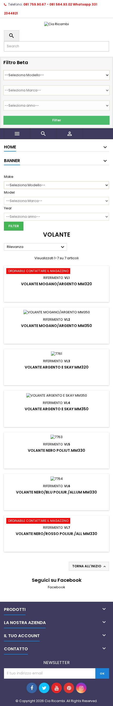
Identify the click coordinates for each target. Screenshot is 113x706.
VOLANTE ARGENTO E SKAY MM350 (57, 409)
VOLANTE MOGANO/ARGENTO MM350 (56, 325)
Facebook (56, 587)
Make (8, 176)
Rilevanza (36, 247)
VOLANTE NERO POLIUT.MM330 (56, 450)
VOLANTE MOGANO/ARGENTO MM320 (56, 284)
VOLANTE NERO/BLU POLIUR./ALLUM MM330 (56, 492)
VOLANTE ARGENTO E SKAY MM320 (57, 367)
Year (8, 208)
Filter (56, 120)
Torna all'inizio (89, 566)
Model (9, 192)
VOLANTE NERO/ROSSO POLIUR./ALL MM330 (56, 533)
